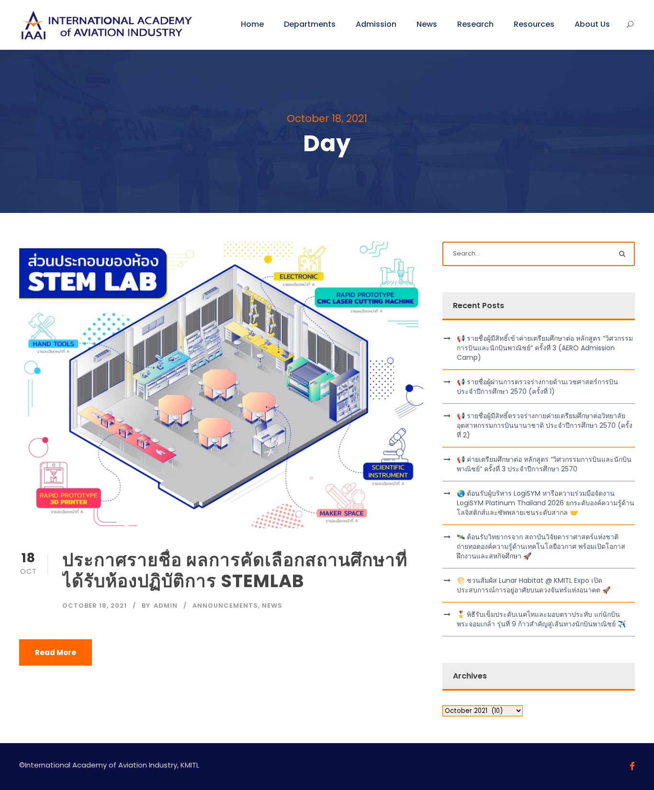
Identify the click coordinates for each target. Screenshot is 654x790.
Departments (310, 24)
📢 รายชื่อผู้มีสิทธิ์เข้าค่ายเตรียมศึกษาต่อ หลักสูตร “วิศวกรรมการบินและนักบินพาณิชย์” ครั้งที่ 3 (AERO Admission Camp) (545, 348)
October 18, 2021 (94, 605)
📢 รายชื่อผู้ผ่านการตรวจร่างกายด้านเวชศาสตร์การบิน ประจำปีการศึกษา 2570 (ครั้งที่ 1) (537, 386)
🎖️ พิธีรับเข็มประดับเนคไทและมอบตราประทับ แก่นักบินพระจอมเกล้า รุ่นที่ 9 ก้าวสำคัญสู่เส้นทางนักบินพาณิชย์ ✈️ (541, 619)
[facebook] (632, 766)
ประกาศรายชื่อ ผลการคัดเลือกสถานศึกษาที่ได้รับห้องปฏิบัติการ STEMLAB (234, 570)
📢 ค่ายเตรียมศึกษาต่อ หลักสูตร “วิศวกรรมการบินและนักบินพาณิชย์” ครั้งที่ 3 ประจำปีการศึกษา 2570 (544, 464)
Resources (534, 24)
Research (475, 24)
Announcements (225, 605)
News (427, 24)
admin (166, 605)
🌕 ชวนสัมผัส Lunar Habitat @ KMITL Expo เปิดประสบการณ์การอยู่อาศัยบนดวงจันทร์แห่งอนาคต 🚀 (533, 585)
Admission (376, 24)
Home (252, 24)
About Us (592, 24)
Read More (55, 652)
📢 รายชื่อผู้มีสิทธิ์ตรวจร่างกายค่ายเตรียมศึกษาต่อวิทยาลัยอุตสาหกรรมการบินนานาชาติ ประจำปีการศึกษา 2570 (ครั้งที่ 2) (544, 425)
